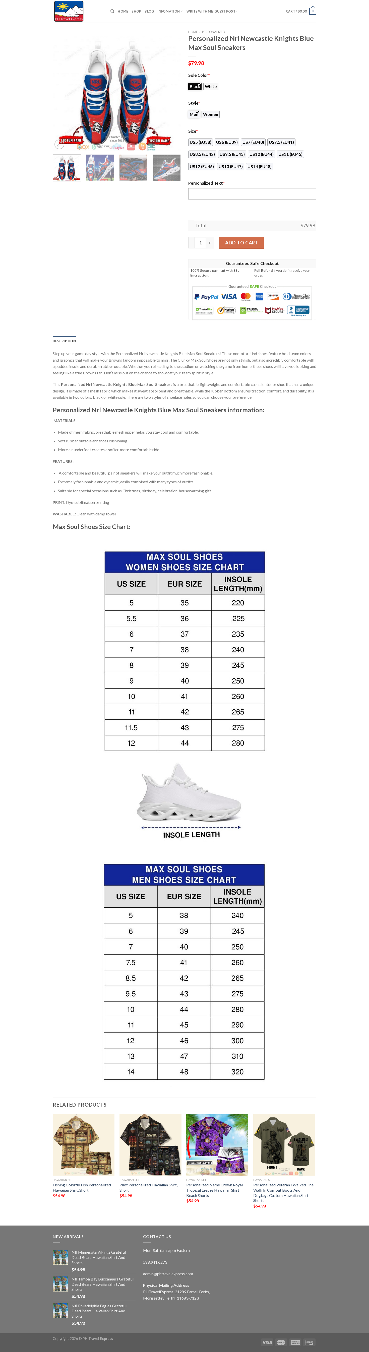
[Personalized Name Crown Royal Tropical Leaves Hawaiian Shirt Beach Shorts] (217, 1145)
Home (123, 11)
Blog (149, 11)
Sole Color (199, 75)
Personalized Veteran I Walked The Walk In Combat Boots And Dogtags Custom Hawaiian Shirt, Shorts (283, 1192)
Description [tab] (64, 341)
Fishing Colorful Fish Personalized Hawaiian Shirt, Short (82, 1187)
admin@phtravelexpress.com (168, 1273)
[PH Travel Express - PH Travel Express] (78, 11)
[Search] (112, 11)
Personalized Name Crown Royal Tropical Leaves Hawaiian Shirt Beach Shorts (214, 1189)
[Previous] (61, 92)
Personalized (213, 32)
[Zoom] (59, 144)
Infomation (168, 11)
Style (194, 103)
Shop (136, 11)
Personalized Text (206, 183)
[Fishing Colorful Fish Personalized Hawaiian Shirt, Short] (84, 1145)
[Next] (171, 92)
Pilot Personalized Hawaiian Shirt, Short (148, 1187)
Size (193, 131)
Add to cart (241, 242)
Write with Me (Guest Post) (211, 11)
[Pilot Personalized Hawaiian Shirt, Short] (150, 1145)
